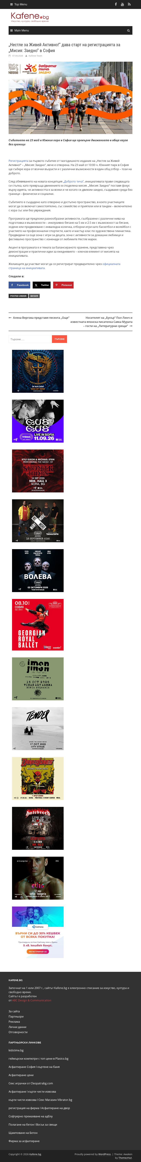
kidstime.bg (16, 1050)
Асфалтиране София (22, 1067)
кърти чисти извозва (42, 1091)
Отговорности (18, 1032)
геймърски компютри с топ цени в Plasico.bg (38, 1058)
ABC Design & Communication (31, 1000)
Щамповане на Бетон (23, 1133)
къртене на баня (48, 1067)
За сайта (14, 1011)
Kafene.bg (35, 1154)
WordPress (104, 1154)
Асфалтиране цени (21, 1075)
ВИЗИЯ (34, 295)
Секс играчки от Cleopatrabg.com (31, 1083)
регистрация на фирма (24, 1108)
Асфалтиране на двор (55, 1108)
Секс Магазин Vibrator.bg (55, 1100)
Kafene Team (35, 55)
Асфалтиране (17, 1091)
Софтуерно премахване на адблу (31, 1116)
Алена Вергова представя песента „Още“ (41, 318)
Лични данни (17, 1027)
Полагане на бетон (21, 1124)
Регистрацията (18, 161)
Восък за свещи (46, 1124)
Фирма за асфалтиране (24, 1141)
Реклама (14, 1022)
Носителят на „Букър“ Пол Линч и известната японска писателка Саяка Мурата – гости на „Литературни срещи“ (101, 322)
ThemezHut (125, 1157)
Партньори (16, 1016)
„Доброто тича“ (73, 181)
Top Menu (20, 4)
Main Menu (21, 30)
